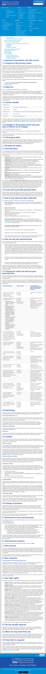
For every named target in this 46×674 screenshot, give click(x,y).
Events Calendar (5, 22)
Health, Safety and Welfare (20, 32)
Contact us (15, 665)
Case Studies (21, 16)
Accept (20, 672)
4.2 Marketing (9, 44)
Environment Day (5, 26)
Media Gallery (21, 18)
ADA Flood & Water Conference (8, 24)
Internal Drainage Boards (32, 9)
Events (3, 20)
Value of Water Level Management (21, 35)
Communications (32, 20)
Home (3, 7)
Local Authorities (31, 11)
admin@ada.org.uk (6, 650)
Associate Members (31, 16)
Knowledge (17, 20)
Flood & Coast (5, 28)
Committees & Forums (10, 12)
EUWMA (7, 16)
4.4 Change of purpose (11, 47)
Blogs (19, 11)
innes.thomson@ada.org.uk (19, 116)
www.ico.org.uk (26, 120)
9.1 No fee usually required (11, 55)
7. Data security (7, 51)
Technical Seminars (6, 29)
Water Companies (31, 15)
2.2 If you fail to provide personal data (14, 38)
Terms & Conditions (31, 665)
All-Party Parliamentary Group (11, 15)
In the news (20, 9)
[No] (44, 670)
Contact (30, 30)
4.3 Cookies (8, 46)
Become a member (39, 1)
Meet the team (8, 9)
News (19, 7)
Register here (32, 24)
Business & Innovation (22, 12)
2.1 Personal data (9, 37)
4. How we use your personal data (11, 41)
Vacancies (41, 20)
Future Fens (18, 29)
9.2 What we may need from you (13, 56)
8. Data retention (8, 52)
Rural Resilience (18, 28)
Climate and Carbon (19, 22)
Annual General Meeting (7, 25)
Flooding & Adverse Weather (34, 28)
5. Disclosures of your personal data (12, 49)
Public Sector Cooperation (20, 33)
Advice (30, 26)
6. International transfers (9, 50)
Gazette (31, 22)
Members (30, 7)
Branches (7, 14)
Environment (18, 26)
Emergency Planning (19, 25)
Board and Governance (10, 11)
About (6, 7)
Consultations (21, 15)
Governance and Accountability (21, 30)
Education (17, 24)
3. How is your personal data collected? (12, 40)
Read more (25, 672)
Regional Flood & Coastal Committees (34, 12)
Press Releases (21, 14)
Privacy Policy (22, 665)
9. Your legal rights (8, 53)
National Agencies (31, 14)
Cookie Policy (9, 84)
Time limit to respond (10, 58)
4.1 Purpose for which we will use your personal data (17, 43)
